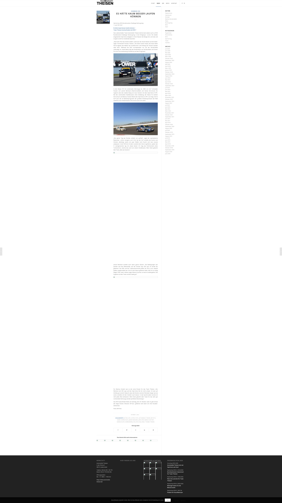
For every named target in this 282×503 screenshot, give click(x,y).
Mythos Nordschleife (171, 19)
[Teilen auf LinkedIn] (144, 430)
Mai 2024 (167, 80)
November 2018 (169, 146)
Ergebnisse (134, 11)
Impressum (168, 15)
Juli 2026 (167, 49)
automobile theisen (144, 418)
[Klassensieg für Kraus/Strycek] (123, 443)
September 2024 (169, 74)
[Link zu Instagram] (184, 3)
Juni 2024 (167, 78)
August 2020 (168, 128)
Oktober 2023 (169, 84)
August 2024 (168, 76)
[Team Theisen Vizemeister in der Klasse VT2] (146, 443)
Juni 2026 (167, 51)
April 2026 (168, 54)
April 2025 (168, 66)
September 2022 (169, 101)
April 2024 (168, 82)
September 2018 (169, 150)
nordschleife (121, 422)
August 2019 (168, 136)
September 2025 (169, 60)
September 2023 (169, 85)
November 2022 (169, 97)
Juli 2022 (167, 105)
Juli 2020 (167, 130)
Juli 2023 (167, 87)
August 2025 (168, 62)
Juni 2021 (167, 118)
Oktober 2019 (169, 132)
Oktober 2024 (169, 72)
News (166, 21)
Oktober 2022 (169, 99)
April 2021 (168, 122)
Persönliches (168, 35)
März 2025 (168, 68)
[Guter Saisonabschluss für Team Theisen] (281, 251)
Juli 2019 (167, 138)
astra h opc (134, 418)
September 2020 (169, 126)
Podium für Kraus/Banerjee (175, 492)
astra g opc (127, 418)
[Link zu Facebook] (182, 3)
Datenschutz (168, 13)
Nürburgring (168, 23)
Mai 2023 (167, 91)
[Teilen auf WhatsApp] (135, 430)
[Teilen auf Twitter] (126, 430)
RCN (139, 11)
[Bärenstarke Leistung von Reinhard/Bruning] (154, 443)
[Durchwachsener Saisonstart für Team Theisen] (108, 443)
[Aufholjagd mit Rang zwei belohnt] (131, 443)
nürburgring (129, 422)
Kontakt (167, 17)
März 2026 (168, 56)
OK (167, 500)
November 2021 (169, 113)
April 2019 (168, 144)
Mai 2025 (167, 64)
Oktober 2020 (169, 124)
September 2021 (169, 117)
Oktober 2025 (169, 58)
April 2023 (168, 93)
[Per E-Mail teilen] (153, 430)
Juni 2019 (167, 140)
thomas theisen (149, 422)
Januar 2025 (168, 70)
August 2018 (168, 151)
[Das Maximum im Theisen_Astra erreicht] (115, 443)
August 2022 (168, 103)
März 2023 (168, 95)
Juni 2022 (167, 107)
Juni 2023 (167, 89)
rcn (134, 422)
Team (166, 41)
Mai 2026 (167, 53)
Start (166, 27)
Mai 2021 (167, 120)
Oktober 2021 (169, 115)
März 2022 (168, 111)
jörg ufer (141, 420)
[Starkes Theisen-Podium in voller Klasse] (100, 443)
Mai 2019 (167, 142)
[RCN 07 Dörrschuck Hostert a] (103, 17)
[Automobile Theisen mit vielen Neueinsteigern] (138, 443)
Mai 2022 (167, 109)
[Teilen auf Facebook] (118, 430)
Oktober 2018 (169, 148)
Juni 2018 (167, 153)
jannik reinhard (133, 420)
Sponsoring (168, 39)
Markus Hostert (149, 420)
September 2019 (169, 134)
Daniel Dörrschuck (122, 420)
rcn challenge (140, 422)
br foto (153, 418)
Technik (167, 42)
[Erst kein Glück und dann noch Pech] (1, 251)
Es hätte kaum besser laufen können (135, 15)
